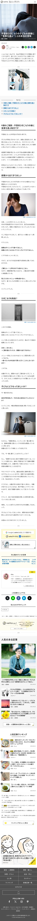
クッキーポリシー (26, 909)
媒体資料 (18, 911)
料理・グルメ (9, 874)
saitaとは (18, 887)
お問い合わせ (6, 907)
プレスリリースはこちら (15, 907)
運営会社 (33, 909)
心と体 (9, 878)
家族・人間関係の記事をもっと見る (18, 724)
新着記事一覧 (27, 883)
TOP (3, 616)
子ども (5, 609)
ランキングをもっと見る (19, 823)
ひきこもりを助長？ (9, 111)
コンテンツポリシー (5, 909)
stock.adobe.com (32, 38)
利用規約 (31, 907)
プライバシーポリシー (16, 909)
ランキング (9, 883)
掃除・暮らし (27, 870)
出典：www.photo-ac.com (29, 217)
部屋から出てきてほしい (11, 108)
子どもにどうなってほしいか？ (13, 114)
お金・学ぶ (28, 874)
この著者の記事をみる (29, 585)
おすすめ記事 (25, 907)
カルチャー (28, 878)
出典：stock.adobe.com (30, 322)
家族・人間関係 (9, 616)
